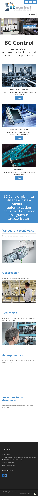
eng (31, 2)
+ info (19, 98)
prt (34, 2)
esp (27, 2)
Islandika (31, 493)
